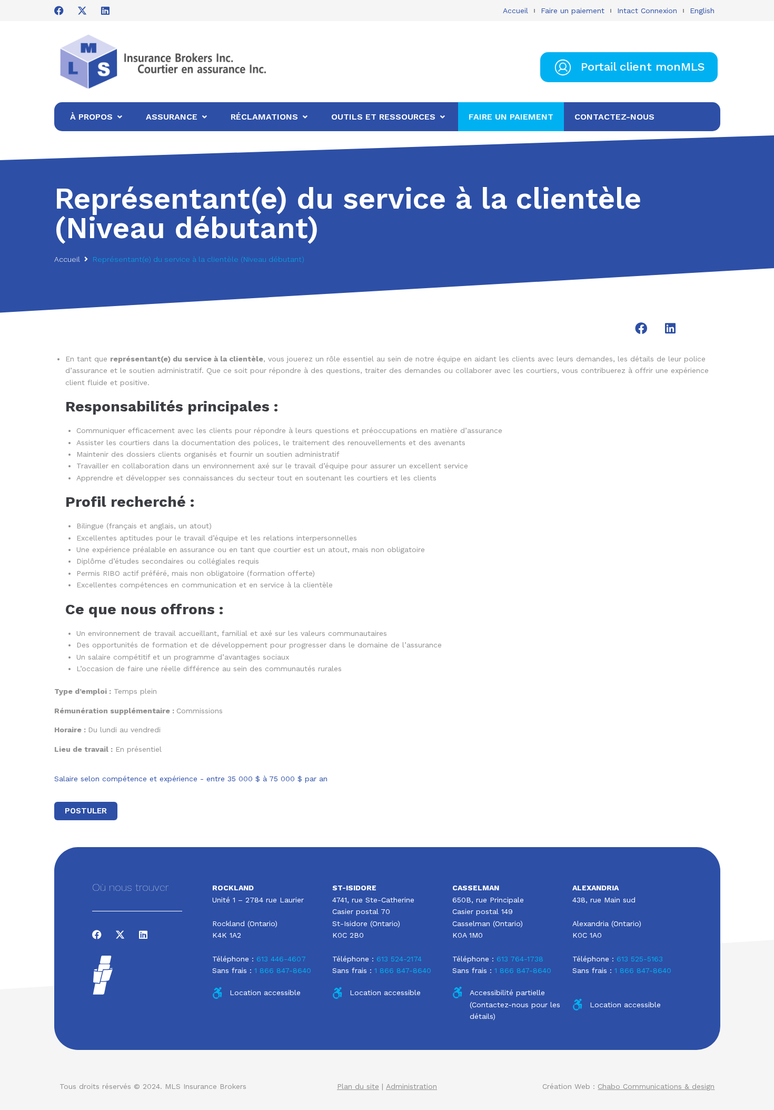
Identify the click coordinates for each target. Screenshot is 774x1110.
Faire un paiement (572, 10)
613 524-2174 (399, 959)
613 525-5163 (640, 959)
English (702, 10)
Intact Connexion (647, 10)
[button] (641, 328)
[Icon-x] (82, 10)
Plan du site (358, 1086)
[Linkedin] (105, 10)
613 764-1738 (520, 959)
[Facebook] (59, 10)
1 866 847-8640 (282, 970)
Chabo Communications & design (656, 1086)
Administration (411, 1086)
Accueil (515, 10)
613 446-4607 (281, 959)
